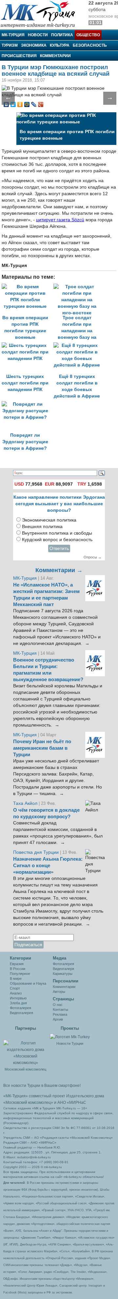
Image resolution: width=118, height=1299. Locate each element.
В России (17, 969)
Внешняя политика (42, 526)
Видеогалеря (63, 969)
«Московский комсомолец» (28, 1102)
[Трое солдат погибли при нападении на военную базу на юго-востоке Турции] (78, 286)
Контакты (60, 1009)
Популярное (20, 974)
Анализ (16, 993)
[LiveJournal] (33, 104)
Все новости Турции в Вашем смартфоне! (42, 1085)
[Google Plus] (40, 104)
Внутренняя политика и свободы (57, 533)
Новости (38, 35)
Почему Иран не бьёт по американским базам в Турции (42, 748)
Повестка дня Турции (36, 852)
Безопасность (90, 45)
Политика (62, 35)
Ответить (59, 548)
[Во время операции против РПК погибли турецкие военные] (27, 286)
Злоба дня (18, 1003)
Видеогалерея (21, 1013)
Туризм (10, 45)
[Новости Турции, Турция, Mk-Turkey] (70, 1036)
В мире (16, 978)
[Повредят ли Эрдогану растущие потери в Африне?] (27, 404)
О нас (58, 1005)
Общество (88, 35)
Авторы (59, 992)
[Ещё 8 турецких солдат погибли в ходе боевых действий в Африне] (78, 345)
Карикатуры (62, 974)
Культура (59, 45)
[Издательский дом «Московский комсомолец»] (25, 1049)
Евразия (17, 964)
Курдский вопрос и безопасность (57, 539)
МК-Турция (13, 35)
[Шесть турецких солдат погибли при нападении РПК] (27, 345)
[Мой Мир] (27, 104)
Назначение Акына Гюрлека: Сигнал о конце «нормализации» (48, 865)
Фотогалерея (20, 1008)
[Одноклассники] (20, 104)
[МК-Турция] (41, 14)
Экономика (34, 45)
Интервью (18, 998)
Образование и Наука (28, 983)
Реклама (60, 1014)
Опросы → (93, 557)
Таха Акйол (25, 803)
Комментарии (55, 56)
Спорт (15, 988)
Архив (58, 1019)
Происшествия (19, 56)
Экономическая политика (49, 520)
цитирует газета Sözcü (60, 219)
